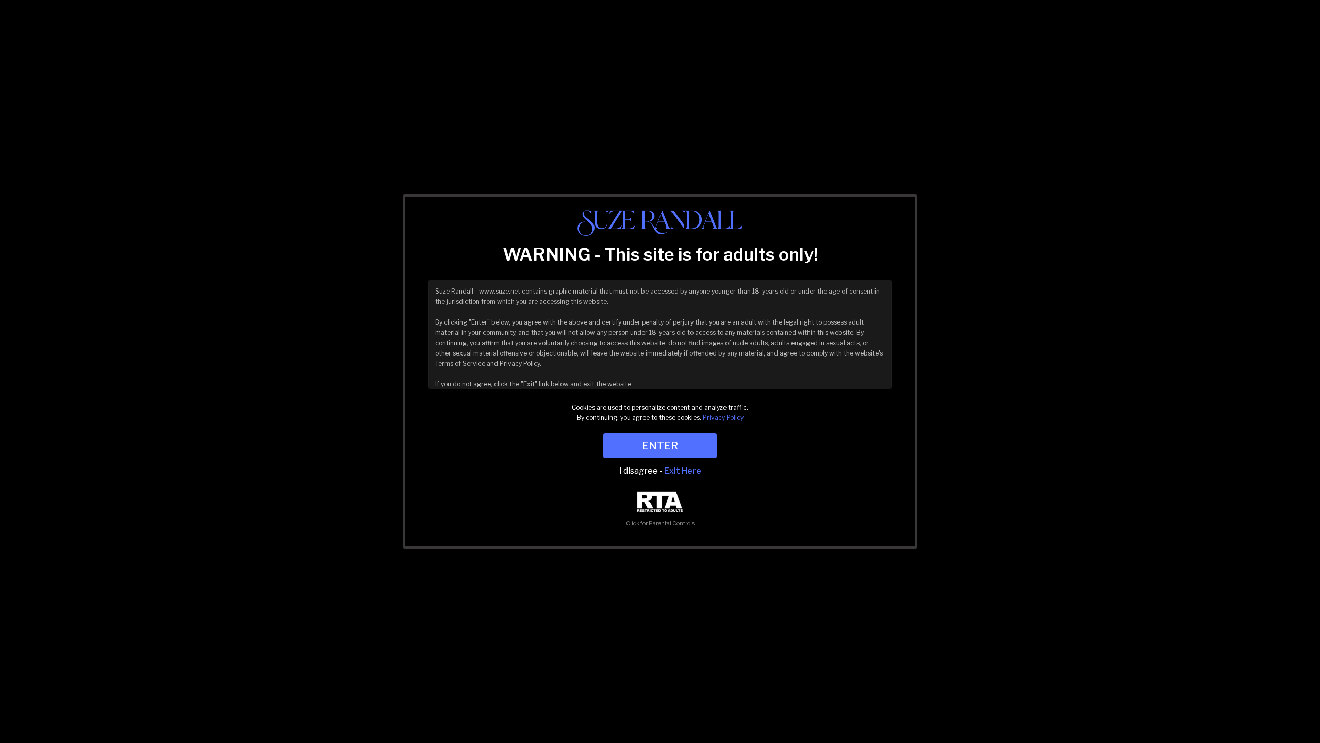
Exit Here (682, 471)
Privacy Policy (723, 418)
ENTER (660, 446)
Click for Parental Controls (660, 523)
